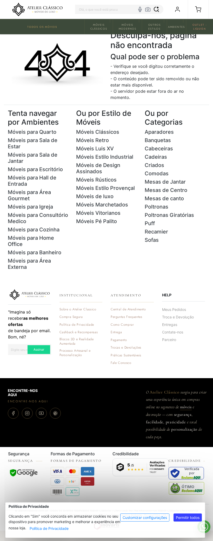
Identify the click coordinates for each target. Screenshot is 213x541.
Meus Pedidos (174, 309)
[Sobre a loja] (29, 294)
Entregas (169, 324)
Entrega (116, 332)
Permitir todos (187, 517)
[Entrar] (177, 9)
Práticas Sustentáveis (126, 355)
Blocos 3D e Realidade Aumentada (76, 341)
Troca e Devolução (178, 317)
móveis (186, 407)
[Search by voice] (140, 9)
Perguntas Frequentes (126, 317)
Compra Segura (71, 317)
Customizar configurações (145, 517)
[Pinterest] (55, 413)
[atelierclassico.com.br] (37, 9)
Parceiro (169, 339)
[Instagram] (27, 413)
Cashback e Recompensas (78, 332)
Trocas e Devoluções (126, 347)
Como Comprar (122, 325)
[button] (198, 9)
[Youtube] (41, 413)
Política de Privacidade (49, 528)
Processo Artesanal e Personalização (75, 353)
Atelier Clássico (164, 392)
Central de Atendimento (128, 309)
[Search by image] (148, 9)
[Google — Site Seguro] (23, 472)
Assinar (39, 349)
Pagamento (119, 340)
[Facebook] (13, 413)
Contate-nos (172, 332)
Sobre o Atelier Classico (77, 309)
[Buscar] (156, 9)
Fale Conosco (121, 363)
